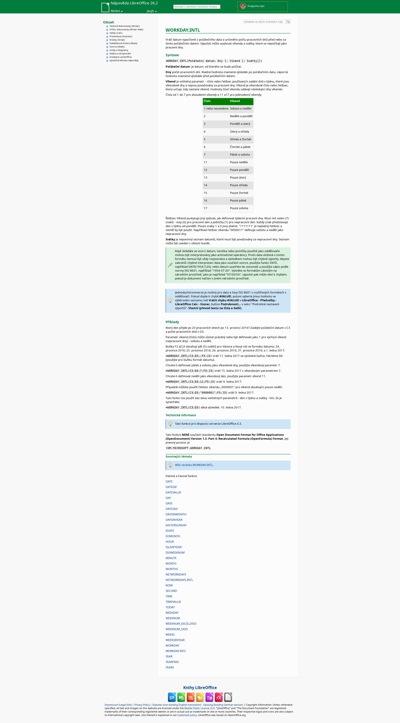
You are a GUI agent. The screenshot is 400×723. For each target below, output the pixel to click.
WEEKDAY (172, 612)
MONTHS (172, 569)
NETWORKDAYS (176, 574)
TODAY (170, 607)
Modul (115, 11)
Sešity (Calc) (116, 32)
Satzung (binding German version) (223, 704)
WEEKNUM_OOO (177, 629)
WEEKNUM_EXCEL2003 (181, 623)
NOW (169, 585)
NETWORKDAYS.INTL (179, 580)
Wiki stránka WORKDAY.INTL (194, 465)
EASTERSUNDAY (176, 525)
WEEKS (170, 634)
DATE (169, 481)
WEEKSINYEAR (175, 640)
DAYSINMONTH (176, 514)
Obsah (108, 22)
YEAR (169, 656)
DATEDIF (171, 487)
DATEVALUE (173, 492)
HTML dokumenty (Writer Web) (126, 29)
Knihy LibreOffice (200, 687)
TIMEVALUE (173, 602)
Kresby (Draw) (117, 39)
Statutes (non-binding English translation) (176, 704)
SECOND (171, 591)
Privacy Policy (142, 704)
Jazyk (150, 11)
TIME (169, 596)
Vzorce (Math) (117, 46)
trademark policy (187, 715)
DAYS (169, 503)
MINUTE (171, 558)
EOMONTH (173, 536)
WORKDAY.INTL (176, 651)
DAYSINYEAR (174, 520)
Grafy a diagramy (119, 50)
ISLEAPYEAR (174, 547)
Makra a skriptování (120, 53)
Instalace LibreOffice (121, 56)
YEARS (170, 667)
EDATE (170, 530)
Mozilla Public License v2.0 (199, 708)
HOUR (170, 541)
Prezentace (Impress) (121, 36)
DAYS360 (172, 509)
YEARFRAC (172, 662)
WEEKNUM (173, 618)
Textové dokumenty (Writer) (125, 25)
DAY (168, 498)
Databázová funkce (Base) (123, 43)
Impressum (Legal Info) (118, 704)
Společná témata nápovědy (124, 60)
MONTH (171, 563)
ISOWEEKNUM (175, 552)
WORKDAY (172, 645)
